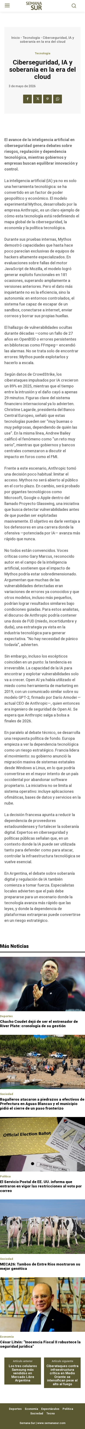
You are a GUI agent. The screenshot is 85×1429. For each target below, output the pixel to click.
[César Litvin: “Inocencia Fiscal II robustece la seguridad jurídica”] (42, 1304)
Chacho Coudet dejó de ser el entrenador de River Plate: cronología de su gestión (39, 1023)
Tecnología (31, 38)
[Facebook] (27, 99)
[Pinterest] (47, 99)
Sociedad (6, 1094)
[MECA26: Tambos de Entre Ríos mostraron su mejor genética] (42, 1226)
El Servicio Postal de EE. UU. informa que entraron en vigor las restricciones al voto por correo (41, 1186)
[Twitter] (37, 99)
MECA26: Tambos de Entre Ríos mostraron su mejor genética (40, 1266)
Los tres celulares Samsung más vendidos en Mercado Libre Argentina (23, 1373)
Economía (7, 1336)
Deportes (6, 1016)
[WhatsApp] (57, 99)
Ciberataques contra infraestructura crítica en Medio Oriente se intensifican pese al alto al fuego (62, 1375)
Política (5, 1176)
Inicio (15, 38)
